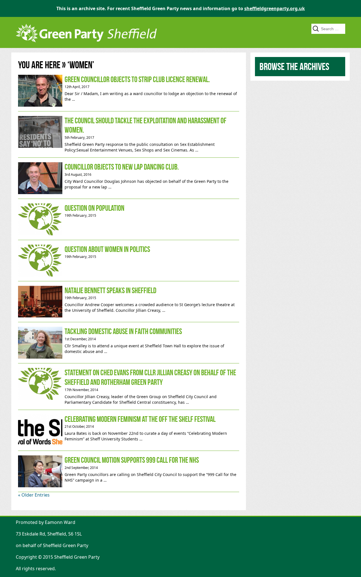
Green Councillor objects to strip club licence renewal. (128, 90)
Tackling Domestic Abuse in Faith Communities (128, 342)
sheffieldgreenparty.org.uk (274, 8)
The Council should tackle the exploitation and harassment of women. (128, 134)
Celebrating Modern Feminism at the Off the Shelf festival (128, 430)
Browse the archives (294, 66)
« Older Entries (34, 495)
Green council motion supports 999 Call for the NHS (128, 471)
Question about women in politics (128, 260)
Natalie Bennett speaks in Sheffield (128, 301)
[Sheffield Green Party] (86, 45)
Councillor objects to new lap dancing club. (128, 178)
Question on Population (128, 219)
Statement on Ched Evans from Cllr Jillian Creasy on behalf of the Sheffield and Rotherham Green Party (128, 386)
